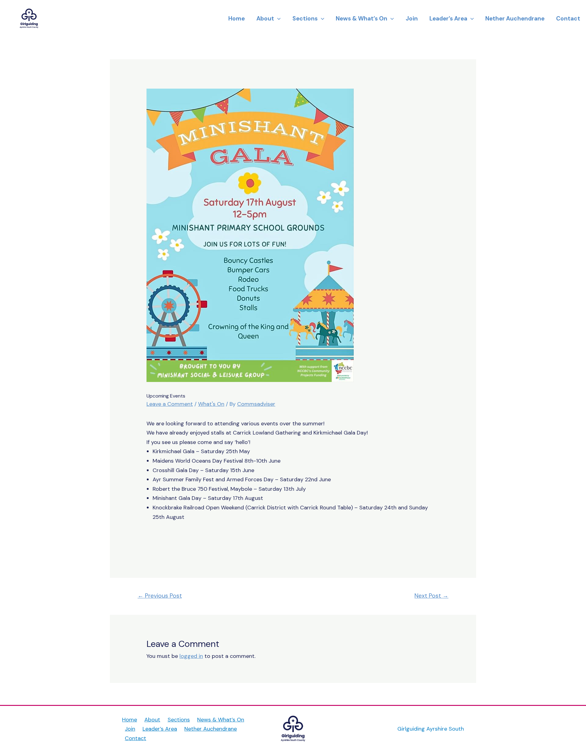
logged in (191, 656)
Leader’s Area (448, 18)
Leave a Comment (169, 404)
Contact (568, 18)
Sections (305, 18)
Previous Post (160, 596)
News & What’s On (361, 18)
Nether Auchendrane (514, 18)
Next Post (431, 596)
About (265, 18)
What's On (211, 404)
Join (412, 18)
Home (236, 18)
